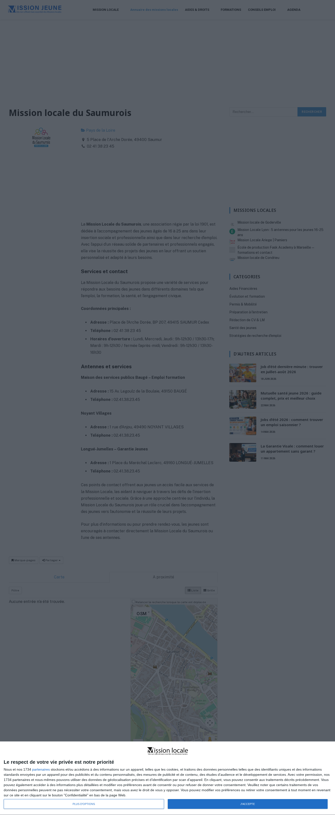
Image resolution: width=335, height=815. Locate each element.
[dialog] (167, 778)
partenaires (41, 769)
